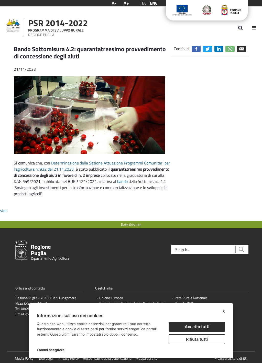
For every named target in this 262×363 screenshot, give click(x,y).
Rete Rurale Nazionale (191, 297)
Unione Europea (111, 297)
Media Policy (24, 358)
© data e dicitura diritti (230, 358)
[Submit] (241, 249)
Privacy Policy (68, 358)
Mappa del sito (146, 358)
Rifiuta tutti (197, 339)
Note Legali (46, 358)
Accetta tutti (197, 326)
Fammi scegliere (50, 350)
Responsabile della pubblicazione (107, 358)
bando (122, 181)
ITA (143, 3)
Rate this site (131, 224)
